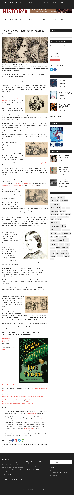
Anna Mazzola (39, 396)
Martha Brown (27, 183)
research (62, 244)
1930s (68, 208)
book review (53, 216)
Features (10, 442)
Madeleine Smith (39, 80)
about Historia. (11, 474)
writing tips (67, 256)
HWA (59, 233)
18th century (64, 201)
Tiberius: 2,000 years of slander (64, 156)
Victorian (9, 446)
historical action (58, 219)
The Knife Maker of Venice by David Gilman (65, 94)
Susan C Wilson (26, 402)
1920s (64, 208)
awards (62, 214)
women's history (15, 446)
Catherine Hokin (60, 216)
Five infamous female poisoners (10, 398)
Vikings (57, 253)
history (22, 444)
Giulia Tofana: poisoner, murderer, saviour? (12, 400)
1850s (9, 444)
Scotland (52, 247)
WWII (52, 259)
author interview (55, 214)
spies (58, 250)
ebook (67, 216)
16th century (60, 197)
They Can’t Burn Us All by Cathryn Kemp (64, 106)
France (52, 219)
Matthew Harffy (63, 236)
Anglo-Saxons (63, 211)
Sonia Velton (30, 403)
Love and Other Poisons (37, 444)
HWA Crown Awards (66, 233)
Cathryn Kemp (28, 400)
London (56, 236)
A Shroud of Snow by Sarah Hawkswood (64, 82)
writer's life (53, 256)
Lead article (14, 442)
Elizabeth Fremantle (26, 398)
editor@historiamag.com (65, 472)
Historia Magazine (16, 11)
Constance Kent (6, 185)
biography (67, 214)
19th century (14, 444)
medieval (53, 240)
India (51, 236)
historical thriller (66, 230)
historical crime (55, 222)
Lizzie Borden (33, 185)
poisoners (4, 446)
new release (62, 240)
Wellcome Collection (31, 413)
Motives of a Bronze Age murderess (11, 402)
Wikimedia (20, 432)
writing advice (60, 256)
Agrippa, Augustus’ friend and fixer (34, 469)
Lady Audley (35, 163)
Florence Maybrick (19, 185)
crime (19, 444)
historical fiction (58, 226)
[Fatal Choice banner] (51, 12)
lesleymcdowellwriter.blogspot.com (11, 385)
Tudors (52, 253)
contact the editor (63, 470)
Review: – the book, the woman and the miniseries (18, 396)
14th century (53, 197)
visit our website (13, 471)
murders (45, 444)
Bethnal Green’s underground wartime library (64, 181)
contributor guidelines (18, 479)
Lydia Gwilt (43, 163)
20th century (55, 208)
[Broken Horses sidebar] (56, 146)
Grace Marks (17, 183)
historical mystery (55, 230)
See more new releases (56, 116)
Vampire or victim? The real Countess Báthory (13, 403)
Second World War (62, 248)
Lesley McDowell (28, 444)
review (67, 244)
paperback (54, 244)
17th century (54, 201)
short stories (53, 250)
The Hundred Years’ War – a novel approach (64, 169)
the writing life (64, 250)
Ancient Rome (54, 211)
